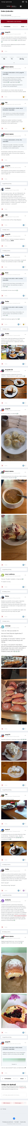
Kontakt (16, 1122)
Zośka (7, 301)
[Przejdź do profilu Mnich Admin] (2, 67)
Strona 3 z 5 (16, 26)
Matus (7, 596)
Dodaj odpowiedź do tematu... (12, 1095)
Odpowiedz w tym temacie (14, 21)
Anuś (6, 272)
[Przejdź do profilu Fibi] (2, 103)
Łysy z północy (10, 574)
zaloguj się (21, 1087)
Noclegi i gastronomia (15, 16)
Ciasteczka (23, 1122)
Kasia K (7, 829)
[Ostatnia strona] (26, 26)
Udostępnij (7, 1103)
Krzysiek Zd (9, 369)
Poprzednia (7, 26)
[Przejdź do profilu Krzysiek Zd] (2, 370)
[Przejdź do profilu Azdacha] (2, 900)
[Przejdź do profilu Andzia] (2, 256)
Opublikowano (13, 34)
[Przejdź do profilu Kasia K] (2, 830)
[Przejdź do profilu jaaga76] (2, 33)
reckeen (7, 188)
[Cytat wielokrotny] (2, 51)
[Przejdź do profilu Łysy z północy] (2, 575)
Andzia (7, 255)
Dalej (22, 26)
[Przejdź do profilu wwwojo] (2, 626)
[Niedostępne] (14, 388)
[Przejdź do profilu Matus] (2, 597)
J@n (6, 215)
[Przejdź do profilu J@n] (2, 215)
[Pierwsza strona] (2, 26)
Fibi (6, 102)
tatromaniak (7, 15)
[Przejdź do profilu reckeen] (2, 189)
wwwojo (7, 626)
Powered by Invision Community (14, 1123)
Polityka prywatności (7, 1122)
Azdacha (8, 900)
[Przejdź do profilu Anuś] (2, 273)
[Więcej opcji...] (25, 33)
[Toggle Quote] (3, 72)
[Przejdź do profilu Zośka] (2, 302)
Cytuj (6, 51)
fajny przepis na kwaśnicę (20, 915)
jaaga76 (7, 32)
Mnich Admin (9, 67)
